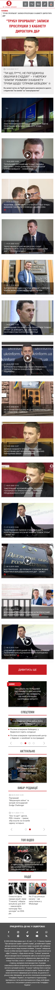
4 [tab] (34, 743)
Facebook (8, 932)
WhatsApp (46, 932)
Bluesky (27, 936)
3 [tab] (29, 743)
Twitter (8, 936)
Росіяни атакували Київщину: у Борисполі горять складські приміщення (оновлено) (24, 732)
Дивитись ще (27, 669)
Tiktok (27, 932)
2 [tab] (25, 743)
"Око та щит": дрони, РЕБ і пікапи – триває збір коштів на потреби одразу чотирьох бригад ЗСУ (19, 821)
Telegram (37, 932)
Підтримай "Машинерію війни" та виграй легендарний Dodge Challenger (19, 801)
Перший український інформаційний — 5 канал (9, 4)
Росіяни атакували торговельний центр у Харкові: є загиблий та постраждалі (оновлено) (28, 738)
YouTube (37, 936)
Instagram (18, 932)
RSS (46, 936)
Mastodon (18, 936)
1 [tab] (21, 743)
